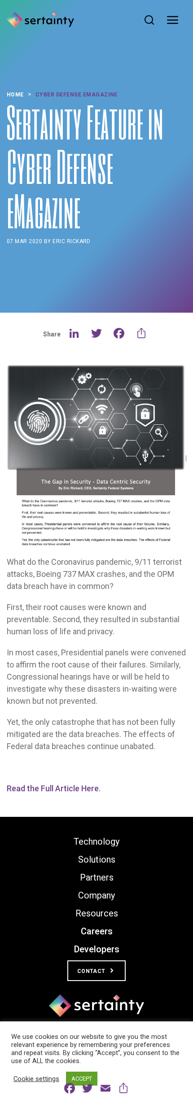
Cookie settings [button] (36, 1079)
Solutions (96, 859)
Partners (97, 877)
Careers (97, 931)
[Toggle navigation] (175, 20)
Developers (96, 949)
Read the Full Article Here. (54, 788)
